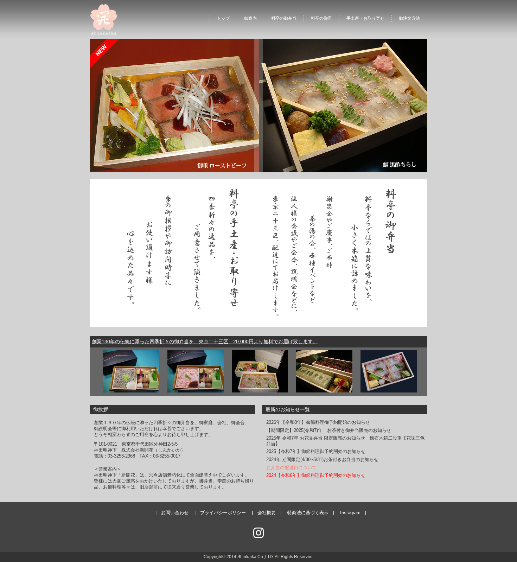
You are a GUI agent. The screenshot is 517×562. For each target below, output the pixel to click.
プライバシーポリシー (223, 512)
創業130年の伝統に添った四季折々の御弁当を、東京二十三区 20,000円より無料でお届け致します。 (205, 341)
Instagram (350, 512)
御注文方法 (409, 18)
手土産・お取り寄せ (365, 18)
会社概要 (266, 512)
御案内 (250, 18)
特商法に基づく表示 (307, 512)
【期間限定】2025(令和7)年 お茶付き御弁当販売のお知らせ (328, 430)
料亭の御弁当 (283, 18)
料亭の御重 (321, 18)
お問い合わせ (175, 512)
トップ (223, 18)
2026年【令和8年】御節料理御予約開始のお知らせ (318, 422)
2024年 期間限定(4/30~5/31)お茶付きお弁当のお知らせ (322, 459)
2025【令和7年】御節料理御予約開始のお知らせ (315, 451)
